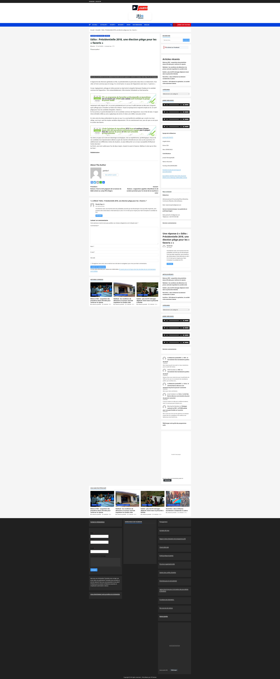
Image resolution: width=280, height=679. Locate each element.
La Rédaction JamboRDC (96, 304)
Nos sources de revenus (166, 608)
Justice (125, 294)
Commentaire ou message (98, 556)
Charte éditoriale (164, 547)
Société (112, 25)
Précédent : (105, 189)
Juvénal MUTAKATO (168, 137)
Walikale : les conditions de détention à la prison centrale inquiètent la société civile (123, 300)
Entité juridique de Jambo (166, 555)
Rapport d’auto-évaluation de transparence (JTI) (172, 539)
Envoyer (94, 570)
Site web (92, 258)
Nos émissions (137, 25)
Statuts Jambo (163, 616)
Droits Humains (100, 35)
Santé (99, 294)
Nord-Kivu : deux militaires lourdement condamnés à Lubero (177, 509)
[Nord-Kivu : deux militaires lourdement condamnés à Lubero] (178, 499)
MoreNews (145, 677)
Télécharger (167, 480)
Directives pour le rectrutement (168, 581)
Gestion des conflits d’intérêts (167, 572)
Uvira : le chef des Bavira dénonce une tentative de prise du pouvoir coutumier (176, 385)
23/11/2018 (169, 247)
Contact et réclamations (97, 522)
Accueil (94, 25)
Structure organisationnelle (167, 564)
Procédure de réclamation (166, 599)
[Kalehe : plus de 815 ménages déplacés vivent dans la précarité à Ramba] (147, 289)
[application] (176, 104)
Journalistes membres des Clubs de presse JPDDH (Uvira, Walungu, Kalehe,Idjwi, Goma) (175, 176)
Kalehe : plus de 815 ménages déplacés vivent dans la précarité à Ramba (147, 300)
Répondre (99, 215)
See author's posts (111, 175)
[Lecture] (164, 104)
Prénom (92, 539)
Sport (128, 25)
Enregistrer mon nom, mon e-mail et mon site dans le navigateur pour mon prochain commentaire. (119, 263)
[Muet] (183, 104)
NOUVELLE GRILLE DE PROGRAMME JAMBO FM (173, 478)
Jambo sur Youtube (183, 25)
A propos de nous (164, 530)
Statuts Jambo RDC (163, 670)
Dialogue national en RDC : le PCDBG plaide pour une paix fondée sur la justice (175, 408)
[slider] (187, 104)
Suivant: (142, 190)
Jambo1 (93, 46)
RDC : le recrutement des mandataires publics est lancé (176, 359)
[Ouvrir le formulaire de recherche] (171, 24)
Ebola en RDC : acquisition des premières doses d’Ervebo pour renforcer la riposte (100, 300)
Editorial (107, 35)
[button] (90, 24)
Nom (92, 246)
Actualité (103, 25)
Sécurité (120, 25)
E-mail (92, 252)
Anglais (146, 25)
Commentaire (94, 225)
